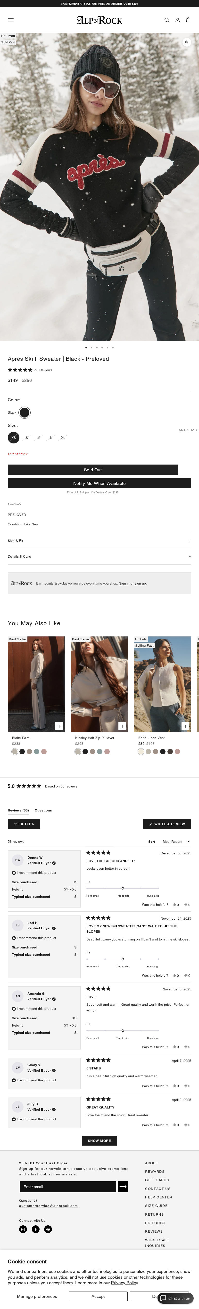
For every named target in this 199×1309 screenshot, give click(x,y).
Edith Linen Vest (151, 738)
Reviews (154, 1231)
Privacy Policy (124, 1282)
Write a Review (172, 825)
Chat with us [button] (179, 1298)
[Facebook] (36, 1229)
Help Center (158, 1197)
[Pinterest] (48, 1229)
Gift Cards (157, 1180)
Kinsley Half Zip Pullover (95, 738)
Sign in (124, 583)
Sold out (93, 469)
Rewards (155, 1171)
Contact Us (158, 1189)
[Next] (61, 684)
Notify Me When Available (99, 483)
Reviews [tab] (18, 811)
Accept (98, 1296)
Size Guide (156, 1206)
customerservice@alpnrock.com (48, 1206)
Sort (152, 841)
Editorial (155, 1223)
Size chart (189, 430)
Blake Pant (21, 738)
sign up (140, 583)
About (151, 1163)
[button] (30, 370)
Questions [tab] (43, 811)
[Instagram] (23, 1229)
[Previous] (12, 684)
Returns (154, 1214)
